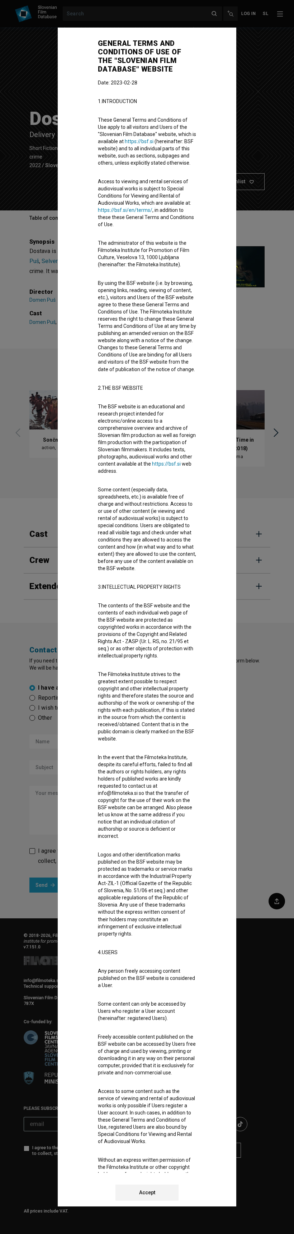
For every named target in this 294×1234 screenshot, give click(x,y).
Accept (147, 1192)
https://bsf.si (139, 141)
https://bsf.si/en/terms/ (125, 210)
